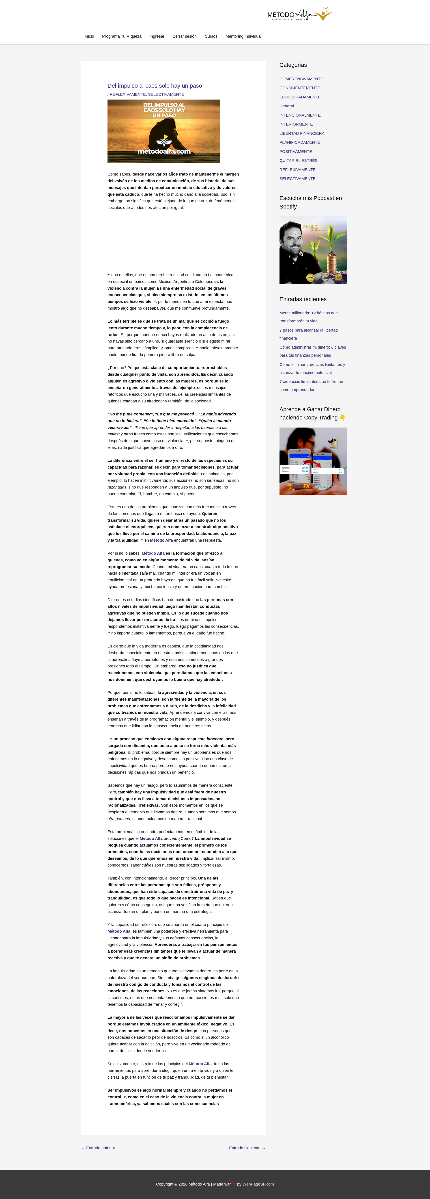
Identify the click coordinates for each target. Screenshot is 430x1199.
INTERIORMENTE (296, 124)
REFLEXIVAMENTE (128, 94)
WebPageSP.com (258, 1184)
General (287, 106)
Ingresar (157, 36)
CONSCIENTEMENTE (300, 88)
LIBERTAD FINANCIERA (302, 133)
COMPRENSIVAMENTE (301, 79)
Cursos (211, 36)
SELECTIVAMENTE (166, 94)
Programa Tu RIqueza (122, 36)
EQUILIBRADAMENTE (300, 97)
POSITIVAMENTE (296, 151)
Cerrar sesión (184, 36)
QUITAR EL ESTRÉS (299, 160)
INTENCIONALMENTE (300, 115)
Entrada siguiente (247, 1148)
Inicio (89, 36)
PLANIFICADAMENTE (300, 142)
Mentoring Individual (244, 36)
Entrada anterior (98, 1148)
